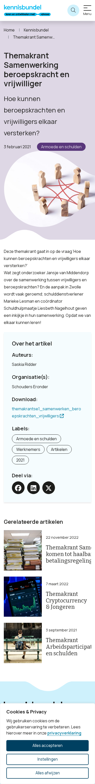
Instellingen (47, 759)
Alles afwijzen (47, 773)
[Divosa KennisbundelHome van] (27, 10)
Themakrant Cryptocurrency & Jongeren (66, 601)
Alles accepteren (47, 745)
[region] (47, 743)
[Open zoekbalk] (73, 11)
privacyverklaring (64, 733)
